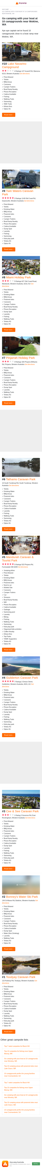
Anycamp (5, 9)
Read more (8, 114)
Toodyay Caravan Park (20, 977)
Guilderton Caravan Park (22, 677)
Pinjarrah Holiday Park (20, 357)
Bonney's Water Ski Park (22, 896)
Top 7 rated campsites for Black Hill (17, 1046)
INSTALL (36, 1164)
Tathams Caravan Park (20, 479)
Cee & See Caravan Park (22, 811)
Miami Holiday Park (18, 277)
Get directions (25, 73)
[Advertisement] (21, 142)
